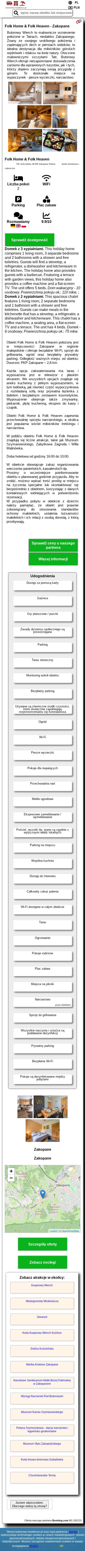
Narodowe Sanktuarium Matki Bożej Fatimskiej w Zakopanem (42, 1382)
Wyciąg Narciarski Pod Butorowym (42, 1396)
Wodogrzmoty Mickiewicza (42, 1301)
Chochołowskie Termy (42, 1475)
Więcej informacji (53, 559)
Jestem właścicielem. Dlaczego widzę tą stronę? (29, 1504)
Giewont (42, 1317)
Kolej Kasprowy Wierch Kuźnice (42, 1332)
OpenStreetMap (70, 1231)
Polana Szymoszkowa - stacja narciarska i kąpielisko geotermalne (42, 1429)
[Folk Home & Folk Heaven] (25, 93)
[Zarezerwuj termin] (79, 21)
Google (73, 1531)
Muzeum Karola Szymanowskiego (42, 1412)
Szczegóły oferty (42, 1244)
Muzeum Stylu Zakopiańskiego (42, 1443)
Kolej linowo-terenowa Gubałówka (42, 1459)
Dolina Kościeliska (42, 1348)
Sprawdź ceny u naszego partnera (53, 545)
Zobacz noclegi (42, 1262)
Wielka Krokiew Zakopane (42, 1364)
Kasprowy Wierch (42, 1285)
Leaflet (53, 1231)
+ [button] (11, 1171)
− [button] (11, 1178)
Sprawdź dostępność (29, 240)
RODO (34, 1546)
